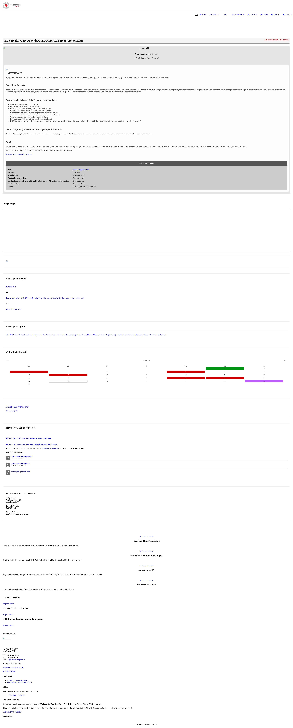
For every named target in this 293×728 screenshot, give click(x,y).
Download (253, 14)
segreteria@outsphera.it (16, 660)
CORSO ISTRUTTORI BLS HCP (21, 456)
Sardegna (114, 335)
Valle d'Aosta (155, 335)
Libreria (287, 14)
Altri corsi (80, 298)
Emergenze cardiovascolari (16, 298)
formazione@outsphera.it (50, 448)
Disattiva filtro (11, 287)
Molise (95, 335)
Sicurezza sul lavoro (69, 298)
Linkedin (21, 695)
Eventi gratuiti (37, 298)
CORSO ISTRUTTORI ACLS (20, 464)
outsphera (213, 14)
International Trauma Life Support (19, 682)
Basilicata (22, 335)
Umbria (147, 335)
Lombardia (83, 335)
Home (201, 14)
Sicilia (120, 335)
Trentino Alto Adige (136, 335)
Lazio (70, 335)
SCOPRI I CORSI (146, 536)
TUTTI (9, 335)
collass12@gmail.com (81, 169)
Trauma (29, 298)
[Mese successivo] (284, 360)
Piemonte (101, 335)
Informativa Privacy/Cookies (13, 667)
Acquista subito (8, 604)
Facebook (12, 695)
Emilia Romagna (46, 335)
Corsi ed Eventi (237, 14)
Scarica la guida (12, 411)
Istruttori (276, 14)
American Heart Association (17, 680)
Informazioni (146, 163)
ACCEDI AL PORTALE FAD (17, 407)
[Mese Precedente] (8, 360)
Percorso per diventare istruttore (28, 438)
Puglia (108, 335)
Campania (36, 335)
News (225, 14)
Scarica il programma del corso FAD (19, 154)
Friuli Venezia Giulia (60, 335)
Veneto (162, 335)
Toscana (126, 335)
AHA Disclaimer (9, 671)
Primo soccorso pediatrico (52, 298)
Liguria (75, 335)
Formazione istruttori (13, 309)
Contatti (265, 14)
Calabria (29, 335)
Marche (90, 335)
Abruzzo (15, 335)
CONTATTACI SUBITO (12, 712)
